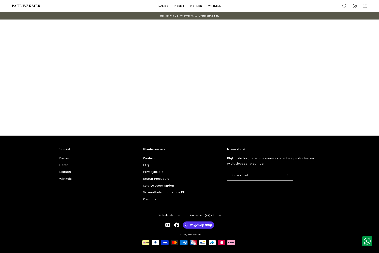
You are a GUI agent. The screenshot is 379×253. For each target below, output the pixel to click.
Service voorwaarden (158, 185)
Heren (63, 165)
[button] (214, 6)
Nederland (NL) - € (202, 215)
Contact (149, 158)
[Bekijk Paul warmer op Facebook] (177, 225)
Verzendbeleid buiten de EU (164, 192)
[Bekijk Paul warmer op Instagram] (168, 225)
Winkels (65, 178)
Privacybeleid (153, 172)
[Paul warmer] (26, 6)
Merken (65, 172)
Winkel (64, 149)
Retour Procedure (156, 178)
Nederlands (166, 215)
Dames (64, 158)
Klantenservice (154, 149)
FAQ (146, 165)
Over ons (149, 199)
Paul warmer (194, 234)
